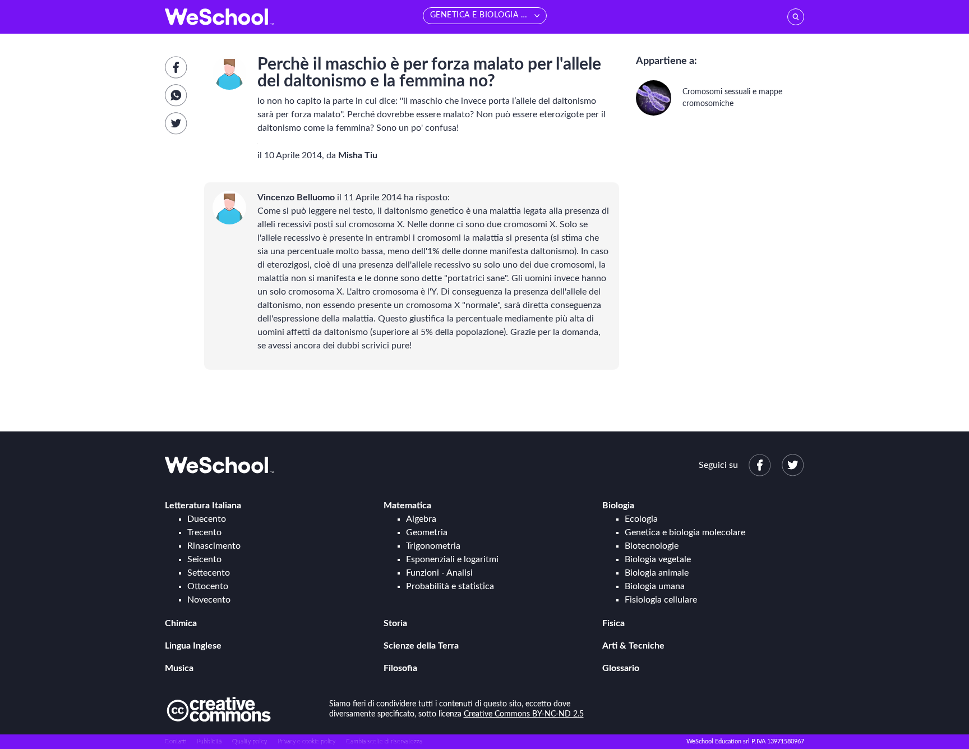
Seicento (204, 559)
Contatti (175, 741)
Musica (179, 668)
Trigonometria (433, 545)
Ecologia (641, 518)
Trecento (204, 532)
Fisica (613, 623)
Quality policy (249, 741)
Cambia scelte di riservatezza (384, 741)
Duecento (206, 518)
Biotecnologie (652, 545)
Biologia (618, 505)
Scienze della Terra (421, 645)
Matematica (407, 505)
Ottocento (207, 586)
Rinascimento (214, 545)
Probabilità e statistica (450, 586)
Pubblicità (209, 741)
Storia (395, 623)
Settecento (208, 572)
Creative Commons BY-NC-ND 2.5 (524, 714)
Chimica (181, 623)
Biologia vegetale (658, 559)
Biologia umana (655, 586)
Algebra (421, 518)
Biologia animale (657, 572)
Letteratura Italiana (203, 505)
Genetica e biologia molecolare (685, 532)
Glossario (620, 668)
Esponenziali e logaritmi (452, 559)
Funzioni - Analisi (439, 572)
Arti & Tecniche (633, 645)
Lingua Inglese (193, 645)
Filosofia (400, 668)
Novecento (208, 599)
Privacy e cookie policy (306, 741)
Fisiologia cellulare (661, 599)
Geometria (426, 532)
